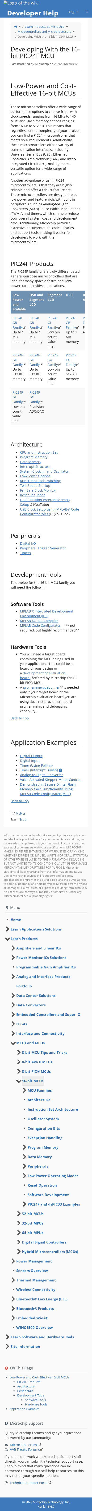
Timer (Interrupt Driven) (39, 770)
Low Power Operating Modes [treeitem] (53, 1175)
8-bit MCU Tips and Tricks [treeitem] (44, 1052)
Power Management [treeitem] (34, 1261)
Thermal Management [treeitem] (36, 1280)
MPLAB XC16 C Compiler (39, 620)
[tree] (46, 919)
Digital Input (30, 760)
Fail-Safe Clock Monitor (38, 490)
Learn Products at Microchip (44, 26)
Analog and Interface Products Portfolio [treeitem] (43, 981)
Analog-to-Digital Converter (41, 775)
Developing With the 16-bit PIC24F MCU (45, 36)
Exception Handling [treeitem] (45, 1137)
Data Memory (30, 462)
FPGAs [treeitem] (21, 1024)
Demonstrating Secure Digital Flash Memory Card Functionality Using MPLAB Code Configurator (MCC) (48, 789)
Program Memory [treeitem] (43, 1147)
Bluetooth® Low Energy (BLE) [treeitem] (41, 1299)
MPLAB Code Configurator (40, 625)
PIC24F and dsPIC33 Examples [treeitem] (54, 1204)
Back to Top (20, 718)
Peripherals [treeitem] (38, 1166)
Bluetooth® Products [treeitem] (35, 1308)
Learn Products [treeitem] (24, 938)
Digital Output (31, 756)
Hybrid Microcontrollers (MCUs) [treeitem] (50, 1251)
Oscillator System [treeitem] (43, 1118)
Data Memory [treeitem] (40, 1156)
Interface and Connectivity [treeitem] (40, 1033)
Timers (25, 553)
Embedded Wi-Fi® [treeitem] (32, 1318)
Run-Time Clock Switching (40, 481)
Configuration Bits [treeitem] (44, 1128)
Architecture (25, 1386)
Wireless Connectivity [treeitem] (35, 1289)
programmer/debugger (41, 687)
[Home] (15, 26)
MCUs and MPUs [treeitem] (30, 1043)
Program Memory (33, 457)
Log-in (74, 11)
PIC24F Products (28, 1382)
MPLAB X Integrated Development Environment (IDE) (46, 613)
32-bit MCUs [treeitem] (32, 1213)
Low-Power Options (35, 476)
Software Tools (35, 1400)
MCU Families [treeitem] (40, 1090)
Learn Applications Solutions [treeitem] (36, 929)
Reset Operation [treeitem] (42, 1185)
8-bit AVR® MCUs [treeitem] (37, 1062)
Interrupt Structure (35, 466)
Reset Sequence (32, 495)
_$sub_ (23, 819)
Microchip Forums (24, 1444)
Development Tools (31, 1395)
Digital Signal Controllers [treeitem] (44, 1242)
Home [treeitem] (16, 919)
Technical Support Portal (28, 1482)
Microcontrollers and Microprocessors (44, 31)
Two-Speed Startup (35, 485)
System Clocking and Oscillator (44, 471)
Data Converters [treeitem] (31, 1005)
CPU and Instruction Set (39, 452)
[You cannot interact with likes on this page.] (13, 813)
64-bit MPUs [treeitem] (32, 1232)
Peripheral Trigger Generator (43, 548)
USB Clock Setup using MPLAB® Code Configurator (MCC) (49, 511)
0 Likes (20, 813)
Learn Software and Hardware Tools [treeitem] (42, 1337)
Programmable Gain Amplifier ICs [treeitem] (46, 967)
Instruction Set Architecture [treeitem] (53, 1109)
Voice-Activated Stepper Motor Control (50, 779)
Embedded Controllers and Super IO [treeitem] (48, 1014)
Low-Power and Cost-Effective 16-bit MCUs (39, 1377)
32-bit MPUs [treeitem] (32, 1223)
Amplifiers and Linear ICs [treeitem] (38, 948)
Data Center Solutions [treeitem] (35, 995)
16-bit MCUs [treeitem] (32, 1080)
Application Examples (24, 1409)
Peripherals (25, 1391)
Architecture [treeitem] (39, 1099)
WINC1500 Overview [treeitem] (34, 1327)
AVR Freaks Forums (25, 1449)
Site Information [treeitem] (25, 1346)
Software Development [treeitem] (48, 1194)
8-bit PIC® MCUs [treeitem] (36, 1071)
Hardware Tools (36, 1404)
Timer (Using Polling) (36, 765)
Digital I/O (28, 543)
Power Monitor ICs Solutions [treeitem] (41, 957)
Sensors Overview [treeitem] (32, 1270)
